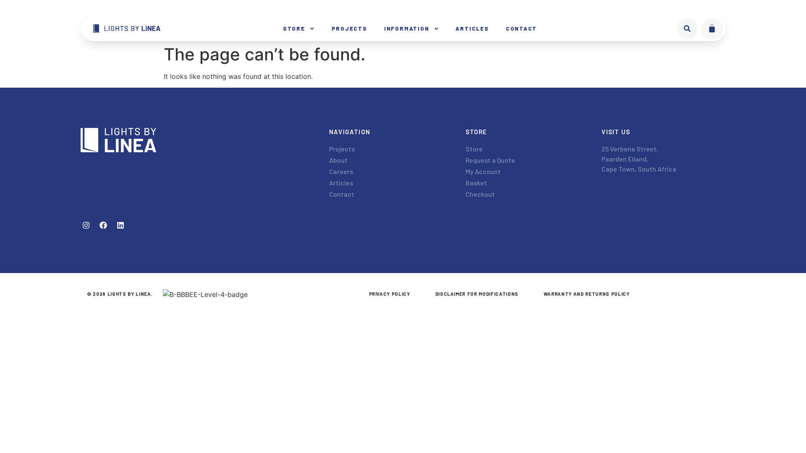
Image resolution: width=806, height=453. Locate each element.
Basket (476, 183)
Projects (349, 28)
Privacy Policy (389, 294)
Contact (521, 28)
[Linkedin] (120, 225)
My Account (483, 171)
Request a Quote (490, 160)
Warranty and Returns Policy (587, 294)
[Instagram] (86, 225)
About (338, 160)
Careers (341, 171)
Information (406, 28)
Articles (472, 28)
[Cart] (711, 28)
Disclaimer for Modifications (476, 294)
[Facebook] (103, 225)
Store (294, 28)
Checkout (480, 194)
